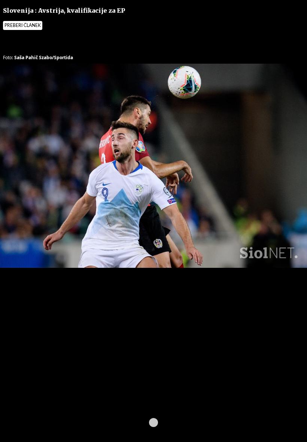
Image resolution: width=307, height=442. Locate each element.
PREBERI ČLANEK (22, 25)
